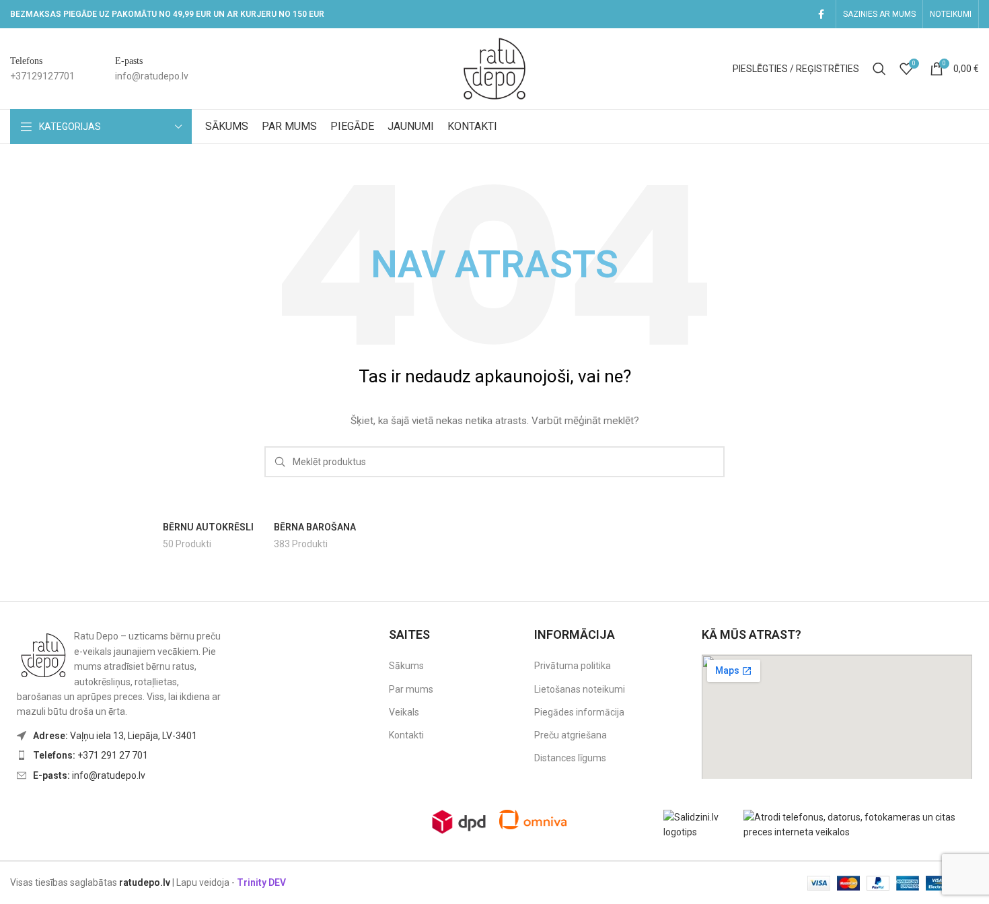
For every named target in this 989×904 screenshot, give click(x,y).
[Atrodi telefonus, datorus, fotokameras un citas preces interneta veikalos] (861, 824)
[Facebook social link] (821, 14)
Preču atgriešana (570, 735)
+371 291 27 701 (90, 755)
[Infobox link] (42, 69)
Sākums (406, 665)
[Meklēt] (879, 68)
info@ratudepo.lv (89, 775)
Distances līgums (570, 758)
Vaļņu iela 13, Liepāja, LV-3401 (115, 735)
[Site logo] (494, 68)
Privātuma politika (572, 665)
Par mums (411, 689)
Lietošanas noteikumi (579, 689)
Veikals (404, 712)
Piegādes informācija (579, 712)
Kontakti (406, 735)
